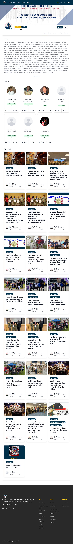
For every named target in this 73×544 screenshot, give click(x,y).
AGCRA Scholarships (56, 425)
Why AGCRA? (53, 506)
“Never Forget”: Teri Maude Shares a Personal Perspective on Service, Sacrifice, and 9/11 (36, 259)
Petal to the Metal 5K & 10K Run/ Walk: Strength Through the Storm (58, 340)
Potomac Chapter (55, 255)
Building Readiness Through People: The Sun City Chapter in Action (35, 384)
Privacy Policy (42, 503)
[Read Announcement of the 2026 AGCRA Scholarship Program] (58, 409)
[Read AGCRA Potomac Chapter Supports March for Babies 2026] (36, 284)
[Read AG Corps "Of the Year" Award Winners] (14, 452)
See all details (36, 76)
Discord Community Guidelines (41, 526)
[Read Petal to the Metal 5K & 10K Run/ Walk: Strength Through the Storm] (58, 324)
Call (16, 110)
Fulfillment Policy (43, 510)
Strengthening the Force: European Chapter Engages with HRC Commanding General (13, 344)
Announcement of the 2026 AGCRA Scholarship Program (58, 430)
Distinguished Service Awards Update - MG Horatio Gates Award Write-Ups (57, 215)
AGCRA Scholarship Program (58, 422)
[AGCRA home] (4, 2)
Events (23, 2)
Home (10, 2)
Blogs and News (65, 506)
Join (58, 2)
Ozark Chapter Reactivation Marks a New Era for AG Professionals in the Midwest (57, 385)
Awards (52, 516)
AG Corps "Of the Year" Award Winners (14, 466)
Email (9, 110)
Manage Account (54, 509)
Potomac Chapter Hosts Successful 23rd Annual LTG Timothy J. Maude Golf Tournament (58, 261)
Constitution (42, 516)
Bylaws (40, 513)
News (14, 2)
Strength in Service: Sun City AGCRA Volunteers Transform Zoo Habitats (14, 299)
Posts (54, 33)
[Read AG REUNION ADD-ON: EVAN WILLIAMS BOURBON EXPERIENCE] (14, 158)
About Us (52, 503)
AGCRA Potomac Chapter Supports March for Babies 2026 (35, 302)
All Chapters (10, 168)
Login (68, 2)
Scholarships (53, 519)
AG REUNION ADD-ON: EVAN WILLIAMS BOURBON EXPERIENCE (14, 173)
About (49, 33)
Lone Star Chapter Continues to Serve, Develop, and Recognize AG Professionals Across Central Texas (58, 175)
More (28, 2)
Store (19, 2)
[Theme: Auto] (61, 2)
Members (60, 33)
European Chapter (11, 337)
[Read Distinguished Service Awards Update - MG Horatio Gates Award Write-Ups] (58, 199)
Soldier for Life (65, 503)
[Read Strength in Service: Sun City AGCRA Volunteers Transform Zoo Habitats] (14, 284)
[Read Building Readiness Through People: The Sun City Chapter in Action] (36, 368)
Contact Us (52, 522)
